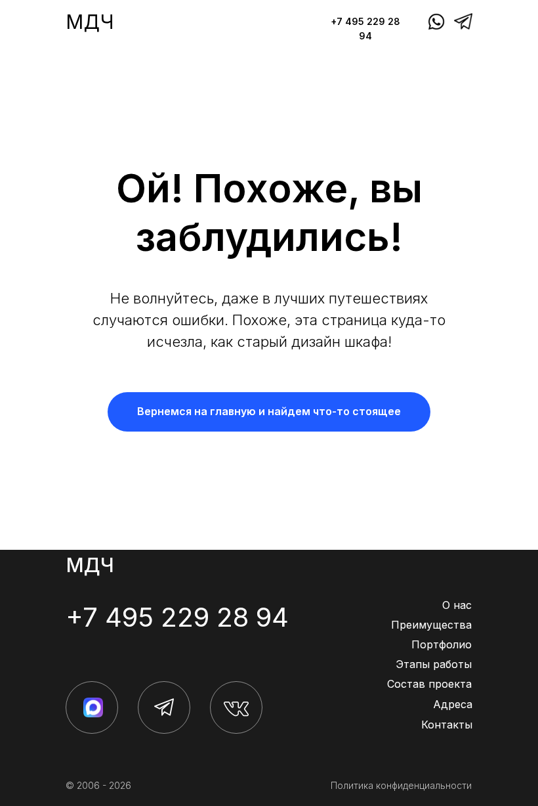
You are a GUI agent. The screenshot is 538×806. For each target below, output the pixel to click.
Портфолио (441, 644)
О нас (457, 605)
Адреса (452, 704)
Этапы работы (434, 664)
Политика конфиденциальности (401, 785)
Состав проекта (429, 683)
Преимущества (431, 624)
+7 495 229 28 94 (177, 617)
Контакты (446, 724)
